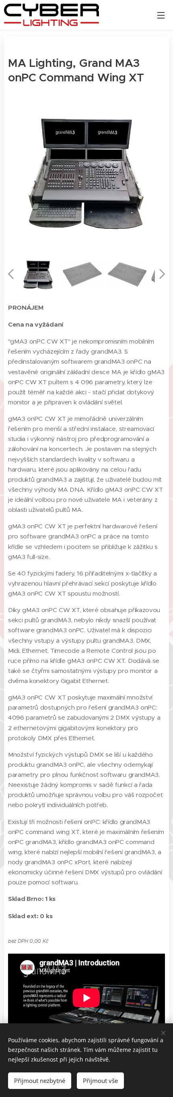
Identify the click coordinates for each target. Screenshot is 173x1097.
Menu (161, 15)
